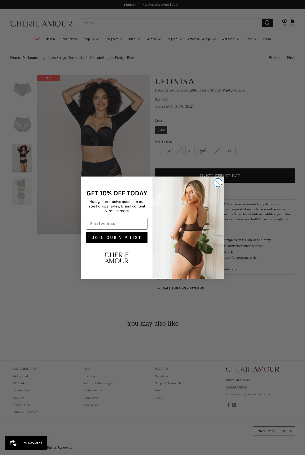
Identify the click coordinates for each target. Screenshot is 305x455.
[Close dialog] (218, 182)
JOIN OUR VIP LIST (117, 237)
